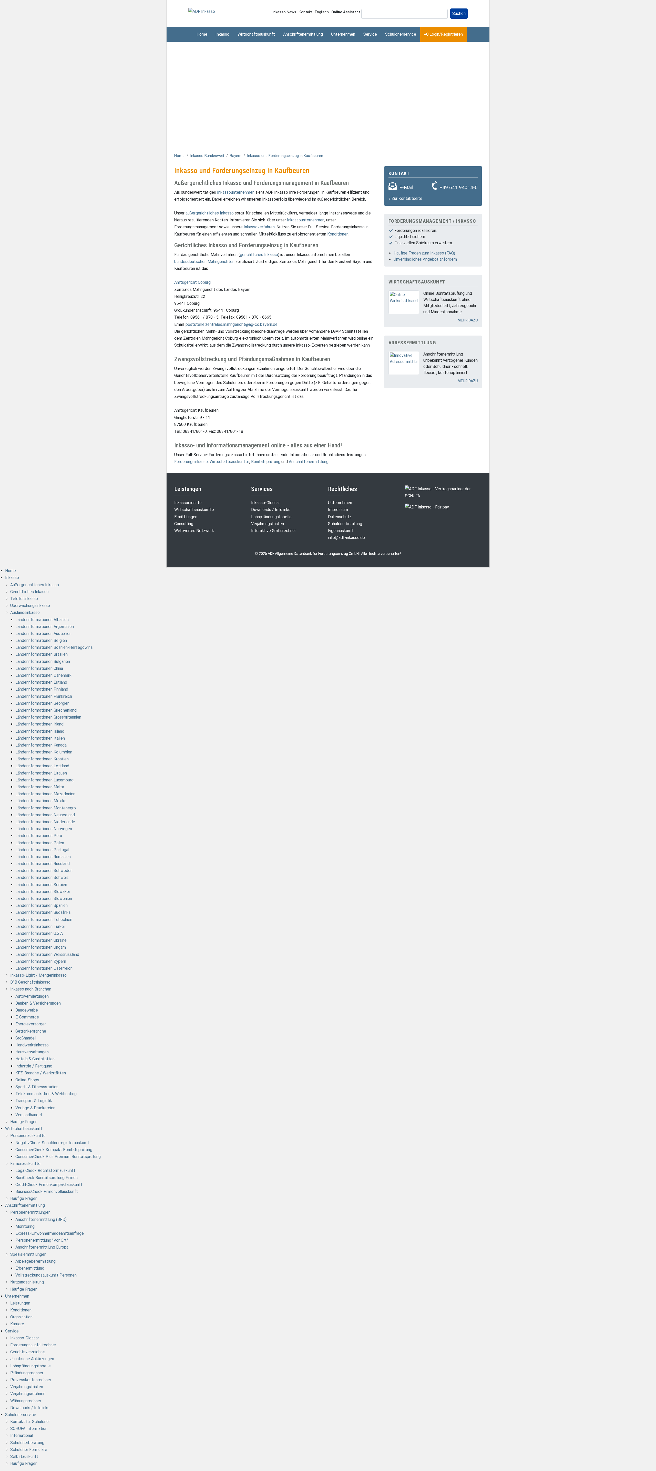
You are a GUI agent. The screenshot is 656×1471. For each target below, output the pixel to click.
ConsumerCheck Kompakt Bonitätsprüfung (53, 1149)
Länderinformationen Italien (40, 738)
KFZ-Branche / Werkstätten (40, 1073)
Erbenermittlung (29, 1268)
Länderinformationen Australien (43, 633)
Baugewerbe (26, 1010)
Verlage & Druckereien (35, 1107)
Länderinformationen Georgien (42, 703)
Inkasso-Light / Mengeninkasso (38, 975)
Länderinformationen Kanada (41, 745)
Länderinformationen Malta (39, 786)
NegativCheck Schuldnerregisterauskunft (52, 1142)
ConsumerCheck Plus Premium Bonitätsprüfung (58, 1156)
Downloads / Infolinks (270, 509)
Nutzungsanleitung (27, 1282)
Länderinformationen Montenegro (45, 808)
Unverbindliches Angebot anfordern (425, 259)
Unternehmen (343, 34)
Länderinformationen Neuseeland (45, 814)
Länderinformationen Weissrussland (47, 954)
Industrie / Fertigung (33, 1066)
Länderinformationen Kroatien (42, 759)
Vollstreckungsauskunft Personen (46, 1275)
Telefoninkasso (24, 598)
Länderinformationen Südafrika (42, 912)
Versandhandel (28, 1114)
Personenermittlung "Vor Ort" (41, 1240)
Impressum (338, 509)
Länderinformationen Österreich (44, 968)
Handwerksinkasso (32, 1045)
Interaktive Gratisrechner (273, 530)
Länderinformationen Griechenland (46, 710)
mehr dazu (468, 320)
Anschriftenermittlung (303, 34)
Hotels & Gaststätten (35, 1058)
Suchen (459, 13)
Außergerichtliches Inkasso (34, 584)
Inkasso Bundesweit (207, 155)
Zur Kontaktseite (407, 198)
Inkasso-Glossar (265, 502)
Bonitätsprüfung (265, 461)
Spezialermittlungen (28, 1254)
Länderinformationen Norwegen (43, 828)
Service (370, 34)
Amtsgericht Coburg (192, 282)
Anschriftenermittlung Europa (41, 1247)
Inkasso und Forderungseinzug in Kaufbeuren (285, 155)
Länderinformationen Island (39, 731)
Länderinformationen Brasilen (41, 654)
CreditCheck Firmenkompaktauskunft (49, 1184)
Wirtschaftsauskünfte (229, 461)
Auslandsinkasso (25, 612)
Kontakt (305, 12)
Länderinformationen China (39, 668)
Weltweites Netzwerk (194, 530)
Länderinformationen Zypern (40, 961)
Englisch (322, 12)
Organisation (21, 1317)
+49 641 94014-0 (458, 187)
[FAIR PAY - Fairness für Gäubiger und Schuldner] (427, 506)
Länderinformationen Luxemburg (44, 780)
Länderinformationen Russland (42, 863)
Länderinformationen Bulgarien (42, 661)
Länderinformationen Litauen (41, 773)
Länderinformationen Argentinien (44, 626)
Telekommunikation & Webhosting (46, 1093)
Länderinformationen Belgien (41, 640)
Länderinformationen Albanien (42, 619)
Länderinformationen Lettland (42, 765)
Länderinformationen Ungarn (40, 947)
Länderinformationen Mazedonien (45, 793)
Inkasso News (284, 12)
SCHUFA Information (28, 1428)
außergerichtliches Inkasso (210, 213)
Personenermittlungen (30, 1212)
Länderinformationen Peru (38, 835)
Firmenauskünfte (25, 1163)
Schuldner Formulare (28, 1449)
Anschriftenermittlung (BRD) (41, 1219)
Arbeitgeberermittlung (35, 1261)
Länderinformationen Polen (39, 842)
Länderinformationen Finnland (41, 689)
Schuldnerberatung (345, 523)
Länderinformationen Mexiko (41, 800)
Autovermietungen (32, 996)
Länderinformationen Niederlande (45, 821)
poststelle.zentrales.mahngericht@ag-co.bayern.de (232, 324)
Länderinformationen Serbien (41, 884)
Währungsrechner (25, 1400)
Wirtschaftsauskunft (256, 34)
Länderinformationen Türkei (40, 926)
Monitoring (25, 1226)
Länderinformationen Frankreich (43, 696)
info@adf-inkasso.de (346, 537)
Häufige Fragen (23, 1121)
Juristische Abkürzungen (32, 1358)
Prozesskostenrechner (30, 1379)
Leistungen (20, 1303)
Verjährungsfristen (267, 523)
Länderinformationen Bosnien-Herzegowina (54, 647)
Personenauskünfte (28, 1135)
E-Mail (406, 187)
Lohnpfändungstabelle (271, 516)
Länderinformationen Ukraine (41, 940)
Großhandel (25, 1038)
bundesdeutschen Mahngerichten (204, 261)
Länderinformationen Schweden (44, 870)
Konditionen (337, 234)
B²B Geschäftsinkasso (30, 982)
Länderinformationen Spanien (41, 905)
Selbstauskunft (24, 1456)
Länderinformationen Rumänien (43, 856)
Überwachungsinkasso (30, 605)
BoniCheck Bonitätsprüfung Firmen (46, 1177)
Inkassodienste (188, 502)
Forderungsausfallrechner (33, 1344)
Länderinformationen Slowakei (42, 891)
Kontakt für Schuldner (30, 1421)
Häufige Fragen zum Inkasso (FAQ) (424, 253)
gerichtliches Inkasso (259, 254)
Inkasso (222, 34)
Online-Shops (27, 1079)
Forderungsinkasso (191, 461)
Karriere (17, 1323)
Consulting (183, 523)
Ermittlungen (185, 516)
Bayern (235, 155)
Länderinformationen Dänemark (43, 675)
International (21, 1435)
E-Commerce (27, 1017)
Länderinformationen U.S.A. (39, 933)
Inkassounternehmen (235, 192)
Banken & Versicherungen (38, 1003)
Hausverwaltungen (32, 1052)
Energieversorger (30, 1024)
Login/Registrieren (445, 34)
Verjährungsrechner (27, 1393)
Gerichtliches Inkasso (29, 591)
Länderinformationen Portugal (42, 849)
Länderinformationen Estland (41, 682)
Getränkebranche (30, 1031)
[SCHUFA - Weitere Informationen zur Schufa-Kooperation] (443, 491)
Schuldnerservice (400, 34)
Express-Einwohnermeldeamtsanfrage (49, 1233)
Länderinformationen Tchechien (43, 919)
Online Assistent (345, 12)
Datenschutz (339, 516)
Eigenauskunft (341, 530)
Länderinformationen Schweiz (42, 877)
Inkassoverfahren (259, 226)
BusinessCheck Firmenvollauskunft (46, 1191)
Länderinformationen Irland (39, 724)
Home (202, 34)
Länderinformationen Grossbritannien (48, 717)
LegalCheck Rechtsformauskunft (45, 1170)
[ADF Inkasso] (201, 11)
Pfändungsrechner (26, 1372)
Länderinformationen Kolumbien (43, 752)
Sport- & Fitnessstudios (36, 1086)
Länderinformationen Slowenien (43, 898)
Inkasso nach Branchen (30, 989)
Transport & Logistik (33, 1100)
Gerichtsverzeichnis (27, 1351)
